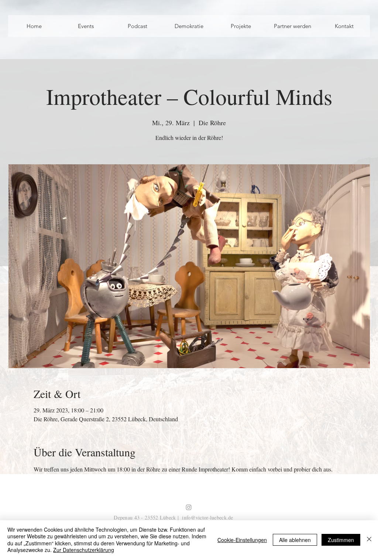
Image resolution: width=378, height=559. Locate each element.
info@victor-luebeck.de (207, 517)
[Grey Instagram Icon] (188, 507)
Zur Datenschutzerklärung (83, 549)
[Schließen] (369, 539)
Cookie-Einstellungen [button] (242, 539)
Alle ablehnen (295, 539)
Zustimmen (341, 539)
